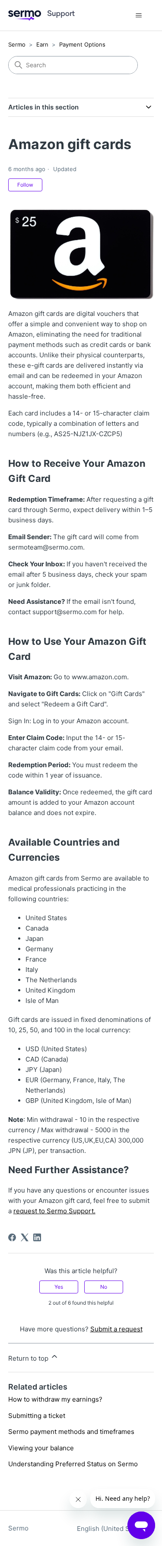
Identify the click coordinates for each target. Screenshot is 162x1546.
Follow (25, 184)
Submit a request (116, 1329)
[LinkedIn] (37, 1237)
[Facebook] (12, 1237)
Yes (58, 1287)
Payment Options (82, 44)
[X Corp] (25, 1237)
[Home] (41, 15)
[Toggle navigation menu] (138, 15)
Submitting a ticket (36, 1416)
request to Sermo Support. (54, 1211)
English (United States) (113, 1528)
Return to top (29, 1358)
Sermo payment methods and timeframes (71, 1431)
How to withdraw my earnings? (55, 1399)
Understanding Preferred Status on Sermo (73, 1464)
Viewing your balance (41, 1448)
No (103, 1287)
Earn (42, 44)
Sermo (16, 44)
